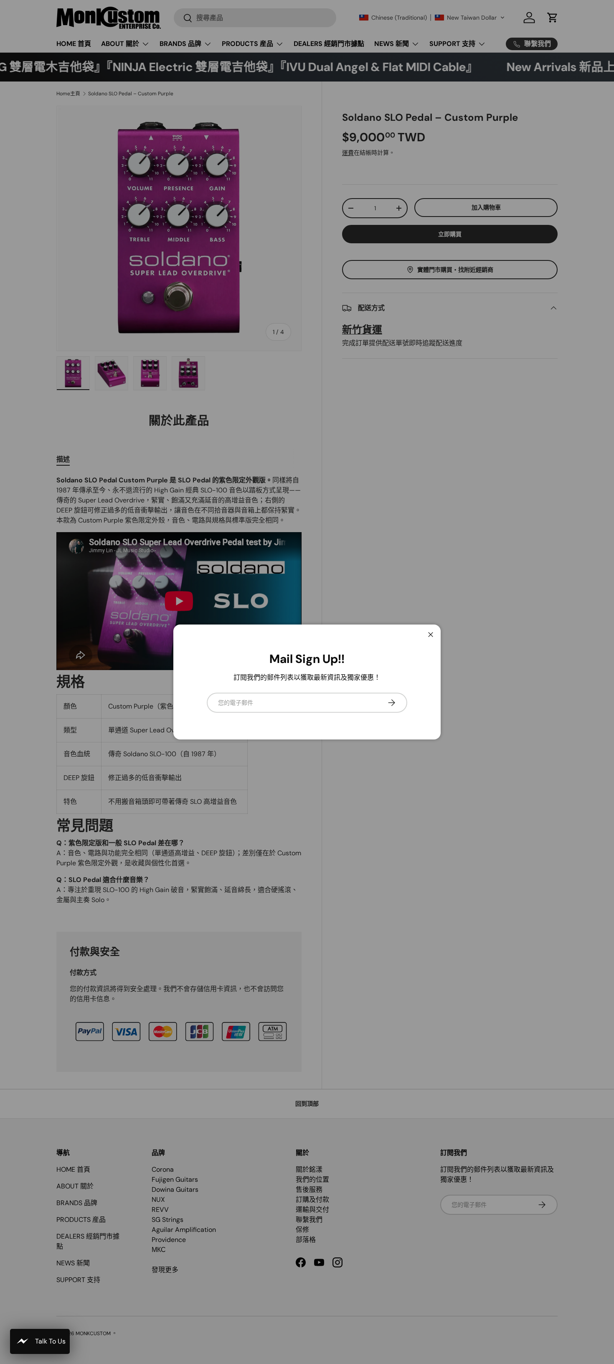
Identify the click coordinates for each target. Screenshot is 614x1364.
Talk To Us (50, 1341)
